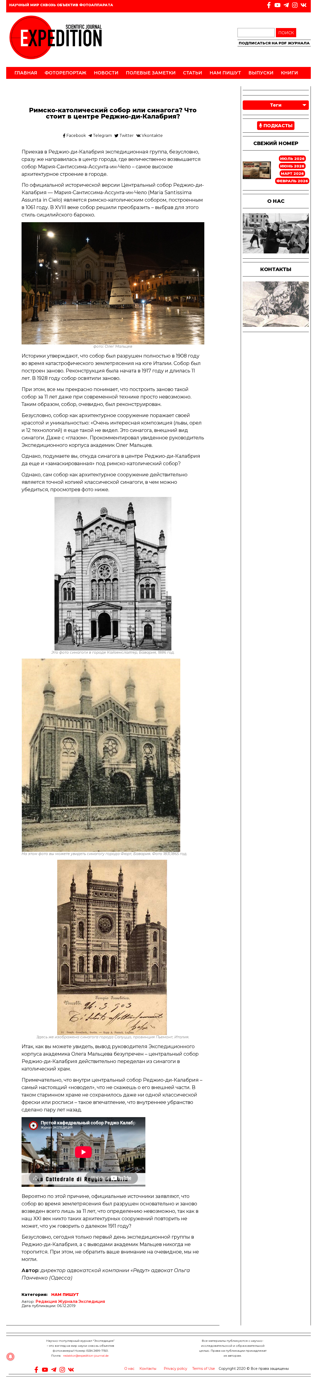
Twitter (126, 136)
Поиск (286, 33)
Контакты (147, 1368)
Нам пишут (225, 73)
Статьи (192, 73)
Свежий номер (275, 143)
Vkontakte (152, 136)
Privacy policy (175, 1368)
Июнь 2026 (292, 166)
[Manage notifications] (10, 1357)
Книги (289, 73)
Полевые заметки (151, 73)
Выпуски (260, 73)
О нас (129, 1368)
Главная (25, 73)
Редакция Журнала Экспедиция (70, 1301)
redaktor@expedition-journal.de (85, 1355)
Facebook (75, 136)
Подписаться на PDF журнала (274, 43)
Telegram (102, 136)
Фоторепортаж (65, 73)
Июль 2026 (292, 158)
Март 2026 (292, 173)
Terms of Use (203, 1368)
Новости (106, 73)
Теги (276, 105)
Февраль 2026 (292, 181)
